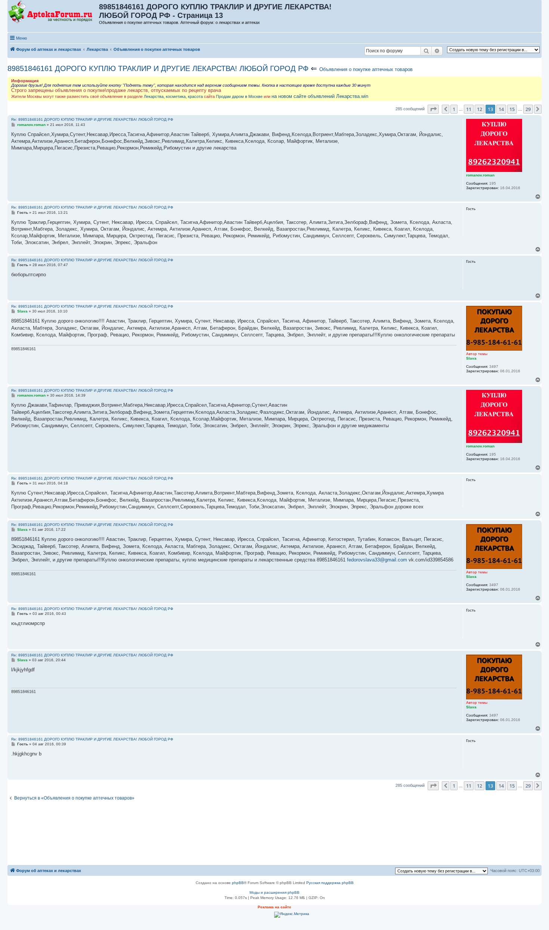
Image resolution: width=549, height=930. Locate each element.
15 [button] (512, 109)
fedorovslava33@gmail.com (377, 560)
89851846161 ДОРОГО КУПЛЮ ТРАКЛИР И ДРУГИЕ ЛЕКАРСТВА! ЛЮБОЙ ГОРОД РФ (157, 68)
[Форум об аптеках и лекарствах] (53, 12)
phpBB (238, 883)
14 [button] (501, 109)
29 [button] (528, 109)
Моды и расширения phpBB (274, 892)
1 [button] (454, 109)
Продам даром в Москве (239, 96)
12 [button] (479, 109)
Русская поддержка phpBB (330, 883)
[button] (433, 109)
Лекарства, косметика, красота (173, 96)
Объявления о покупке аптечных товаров (366, 69)
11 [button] (468, 109)
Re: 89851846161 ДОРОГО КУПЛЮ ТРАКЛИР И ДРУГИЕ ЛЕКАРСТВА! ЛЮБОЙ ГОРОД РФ (92, 119)
